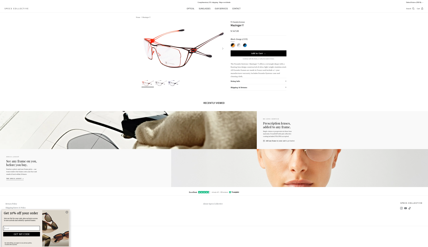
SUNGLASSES (204, 8)
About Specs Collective (213, 203)
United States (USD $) (413, 2)
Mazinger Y (146, 17)
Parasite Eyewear (239, 22)
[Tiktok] (409, 208)
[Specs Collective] (16, 8)
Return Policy (11, 203)
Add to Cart (258, 53)
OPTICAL (190, 8)
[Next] (222, 48)
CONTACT (236, 8)
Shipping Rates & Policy (16, 207)
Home (138, 17)
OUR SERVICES (221, 8)
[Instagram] (401, 208)
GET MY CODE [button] (22, 234)
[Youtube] (405, 208)
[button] (67, 212)
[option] (183, 49)
